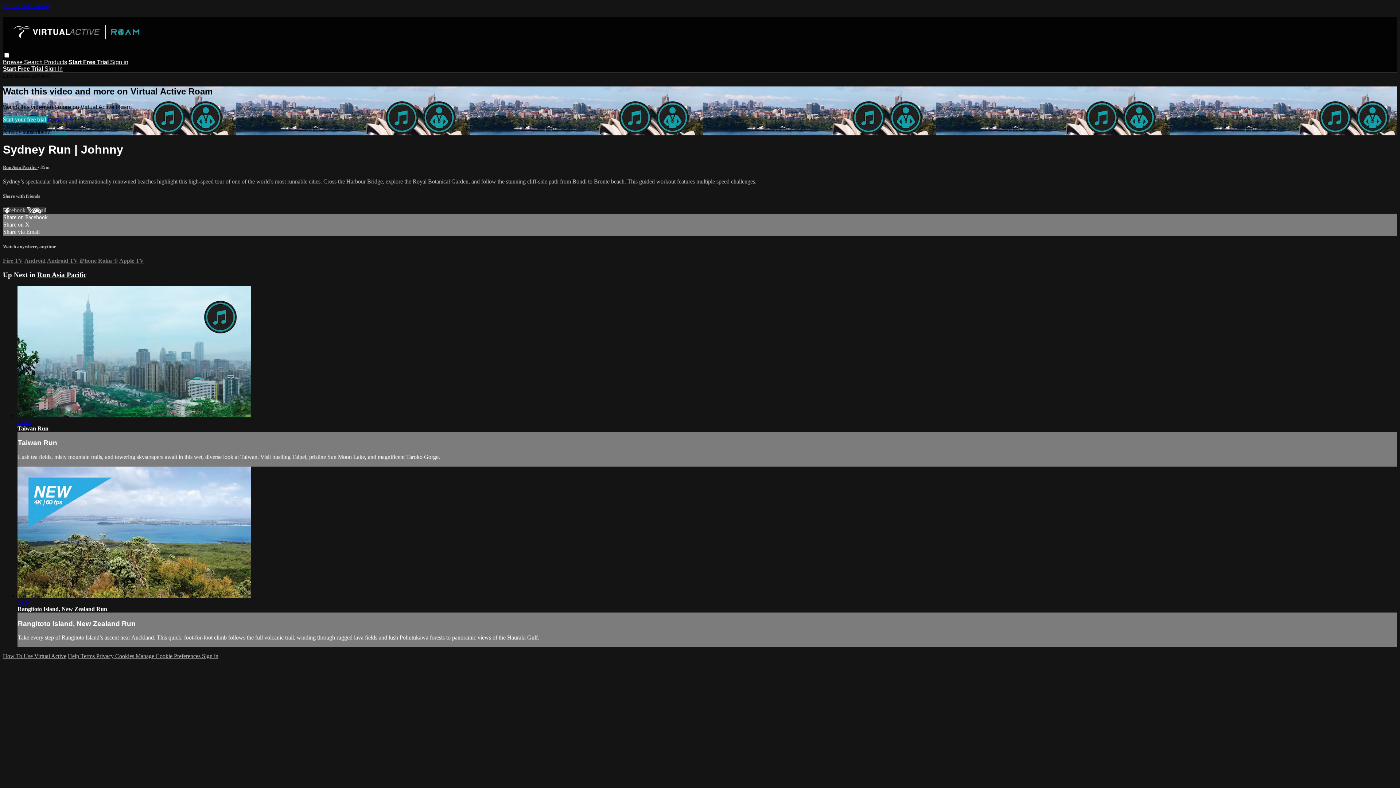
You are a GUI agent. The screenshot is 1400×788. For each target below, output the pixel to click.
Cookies (125, 656)
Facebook (15, 210)
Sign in (119, 62)
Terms (88, 656)
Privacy (105, 656)
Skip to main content (26, 6)
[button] (6, 55)
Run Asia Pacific (20, 167)
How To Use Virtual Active (34, 656)
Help (74, 656)
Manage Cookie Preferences (169, 656)
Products (55, 62)
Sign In (53, 69)
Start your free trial (25, 119)
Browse (13, 62)
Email (39, 210)
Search (34, 62)
